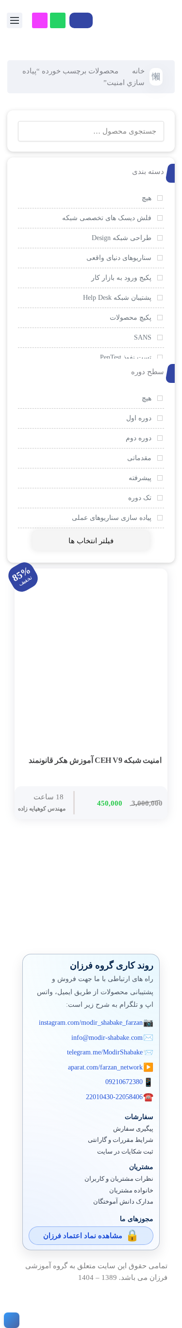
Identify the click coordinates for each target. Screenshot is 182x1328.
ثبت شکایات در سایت (125, 1151)
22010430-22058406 (114, 1097)
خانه (138, 71)
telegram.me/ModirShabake (105, 1052)
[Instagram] (40, 20)
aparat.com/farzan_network (105, 1067)
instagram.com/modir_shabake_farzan (91, 1022)
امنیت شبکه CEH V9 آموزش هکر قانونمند (95, 760)
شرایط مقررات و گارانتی (120, 1140)
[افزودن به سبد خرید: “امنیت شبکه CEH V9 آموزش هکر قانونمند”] (152, 761)
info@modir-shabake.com (107, 1037)
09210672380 (124, 1082)
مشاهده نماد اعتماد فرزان (82, 1236)
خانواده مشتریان (131, 1190)
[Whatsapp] (58, 20)
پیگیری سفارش (133, 1128)
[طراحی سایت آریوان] (9, 1320)
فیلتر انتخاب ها (91, 541)
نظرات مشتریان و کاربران (118, 1178)
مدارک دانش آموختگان (123, 1201)
